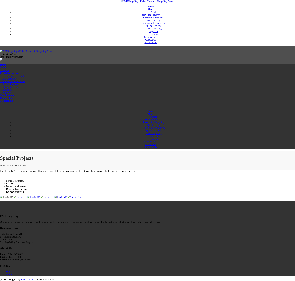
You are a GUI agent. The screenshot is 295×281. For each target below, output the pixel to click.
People (153, 12)
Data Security (153, 20)
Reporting (154, 34)
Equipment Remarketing (153, 23)
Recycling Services (150, 15)
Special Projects (153, 26)
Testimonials (151, 42)
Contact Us (150, 39)
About (151, 9)
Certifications (150, 37)
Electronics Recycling (153, 17)
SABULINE (27, 279)
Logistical (153, 31)
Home (151, 6)
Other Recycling (154, 28)
